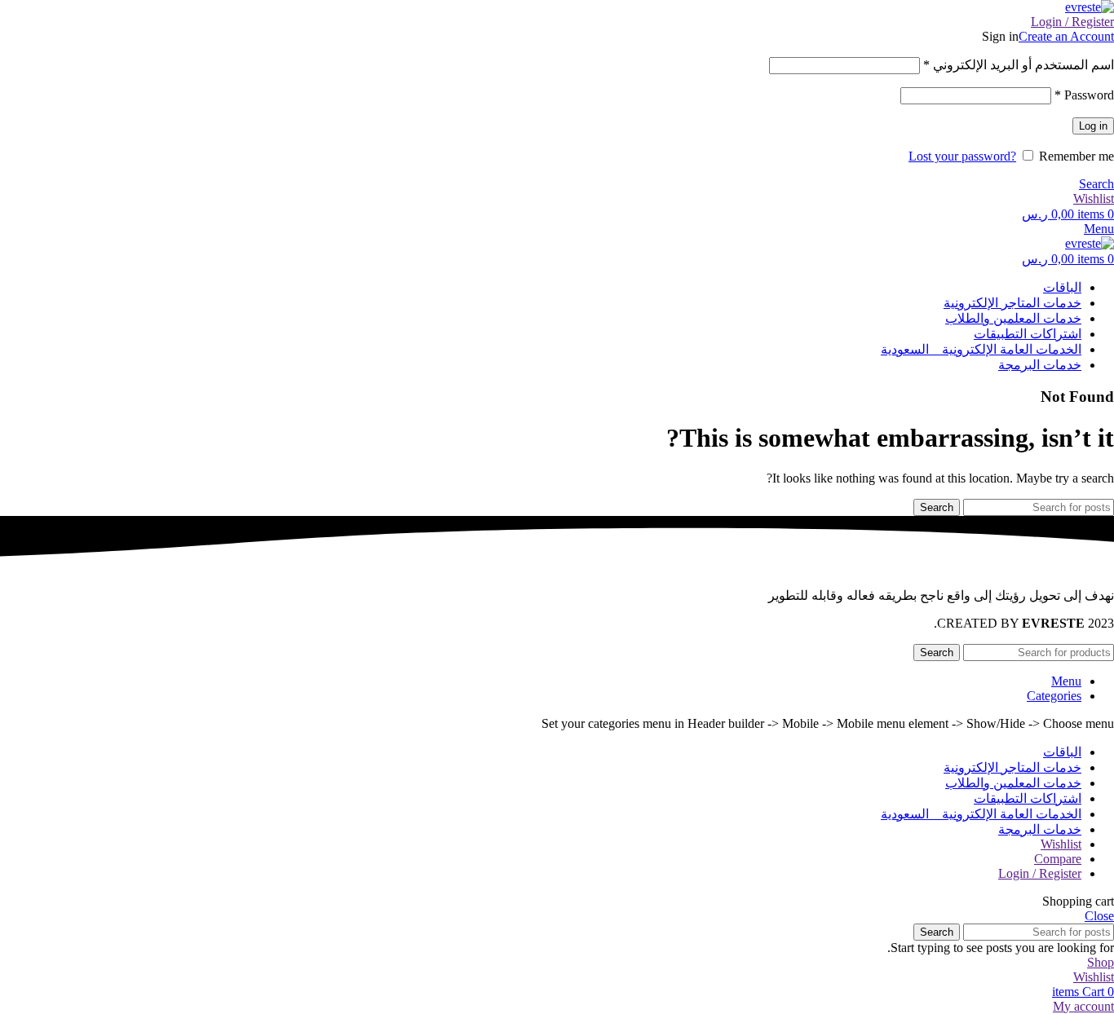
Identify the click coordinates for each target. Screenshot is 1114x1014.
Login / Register (1039, 873)
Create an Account (1066, 36)
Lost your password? (962, 156)
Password (1084, 95)
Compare (1057, 859)
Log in (1093, 126)
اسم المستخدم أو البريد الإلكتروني (1018, 65)
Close (1099, 916)
